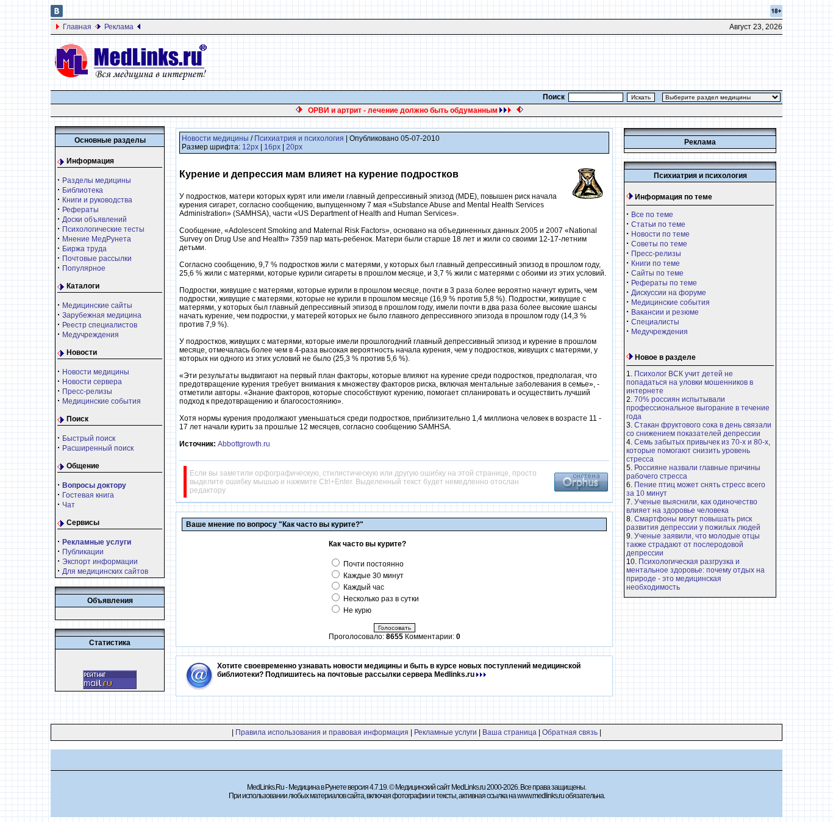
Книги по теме (655, 263)
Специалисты (655, 322)
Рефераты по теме (664, 283)
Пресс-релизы (87, 391)
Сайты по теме (657, 273)
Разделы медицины (96, 180)
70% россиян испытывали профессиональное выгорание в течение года (698, 408)
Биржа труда (84, 249)
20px (294, 147)
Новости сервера (92, 381)
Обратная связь (570, 732)
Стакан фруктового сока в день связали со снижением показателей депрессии (698, 429)
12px (250, 147)
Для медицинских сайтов (105, 571)
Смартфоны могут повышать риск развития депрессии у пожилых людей (693, 523)
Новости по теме (660, 234)
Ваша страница (509, 732)
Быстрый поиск (88, 438)
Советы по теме (659, 244)
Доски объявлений (94, 219)
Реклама (119, 27)
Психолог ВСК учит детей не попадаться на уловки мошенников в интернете (689, 382)
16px (272, 147)
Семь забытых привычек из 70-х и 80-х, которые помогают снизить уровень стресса (698, 450)
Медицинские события (101, 401)
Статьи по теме (658, 224)
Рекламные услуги (445, 732)
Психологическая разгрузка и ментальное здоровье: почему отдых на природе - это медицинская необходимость (695, 574)
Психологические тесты (103, 229)
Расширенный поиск (98, 448)
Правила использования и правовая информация (322, 732)
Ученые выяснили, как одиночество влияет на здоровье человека (691, 506)
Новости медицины (95, 372)
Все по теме (652, 214)
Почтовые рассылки (97, 258)
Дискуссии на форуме (668, 292)
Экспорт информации (100, 561)
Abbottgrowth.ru (244, 444)
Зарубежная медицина (101, 315)
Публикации (83, 552)
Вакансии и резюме (665, 312)
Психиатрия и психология (299, 138)
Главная (77, 27)
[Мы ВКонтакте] (57, 14)
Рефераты (80, 210)
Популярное (83, 268)
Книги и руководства (97, 200)
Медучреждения (90, 335)
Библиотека (82, 190)
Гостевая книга (88, 495)
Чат (68, 505)
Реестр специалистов (99, 325)
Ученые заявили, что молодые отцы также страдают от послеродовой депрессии (693, 544)
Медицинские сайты (97, 305)
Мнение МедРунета (96, 239)
